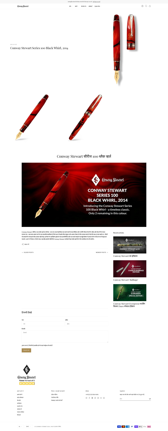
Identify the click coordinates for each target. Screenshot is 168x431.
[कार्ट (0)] (150, 6)
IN (19, 426)
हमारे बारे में (19, 394)
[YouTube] (101, 398)
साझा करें (26, 244)
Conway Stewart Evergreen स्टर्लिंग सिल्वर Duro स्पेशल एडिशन (129, 305)
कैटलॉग (19, 400)
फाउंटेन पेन (19, 406)
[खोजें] (146, 6)
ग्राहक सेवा (97, 6)
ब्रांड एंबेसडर (20, 397)
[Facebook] (89, 398)
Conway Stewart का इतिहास (125, 255)
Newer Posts (101, 252)
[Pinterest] (98, 398)
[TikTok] (95, 398)
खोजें (76, 6)
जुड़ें (150, 398)
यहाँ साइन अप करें (96, 1)
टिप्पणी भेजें (26, 350)
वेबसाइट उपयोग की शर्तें (56, 400)
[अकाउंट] (142, 6)
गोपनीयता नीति (54, 397)
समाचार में (19, 409)
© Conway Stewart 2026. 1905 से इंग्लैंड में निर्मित (48, 426)
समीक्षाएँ (90, 6)
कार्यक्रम (19, 403)
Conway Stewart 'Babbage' (125, 279)
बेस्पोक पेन (83, 6)
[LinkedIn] (104, 398)
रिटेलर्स (19, 415)
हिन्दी (27, 426)
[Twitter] (92, 398)
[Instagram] (86, 398)
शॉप (70, 6)
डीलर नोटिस (54, 394)
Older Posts (29, 252)
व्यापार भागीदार (20, 412)
